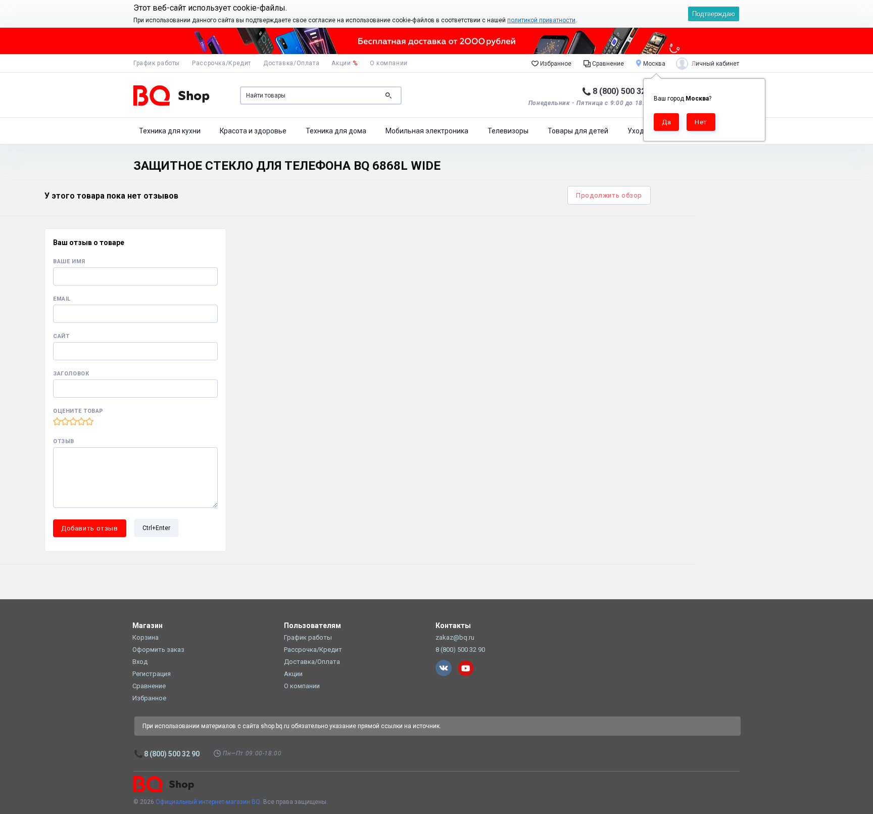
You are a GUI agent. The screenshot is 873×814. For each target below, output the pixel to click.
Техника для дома (336, 131)
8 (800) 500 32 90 (625, 91)
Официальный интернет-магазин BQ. (209, 801)
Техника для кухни (170, 131)
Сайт (61, 336)
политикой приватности (541, 20)
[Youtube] (466, 668)
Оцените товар (78, 411)
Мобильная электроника (426, 131)
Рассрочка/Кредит (221, 63)
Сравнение (607, 63)
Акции (344, 63)
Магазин (147, 625)
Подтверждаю (713, 14)
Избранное (555, 63)
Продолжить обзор (609, 195)
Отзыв (63, 441)
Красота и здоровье (253, 131)
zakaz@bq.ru (454, 637)
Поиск (388, 95)
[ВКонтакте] (443, 668)
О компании (389, 63)
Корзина (145, 637)
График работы (156, 63)
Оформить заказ (158, 649)
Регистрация (151, 674)
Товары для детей (578, 131)
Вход (140, 661)
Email (62, 299)
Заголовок (71, 373)
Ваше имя (69, 261)
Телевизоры (508, 131)
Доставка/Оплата (291, 63)
